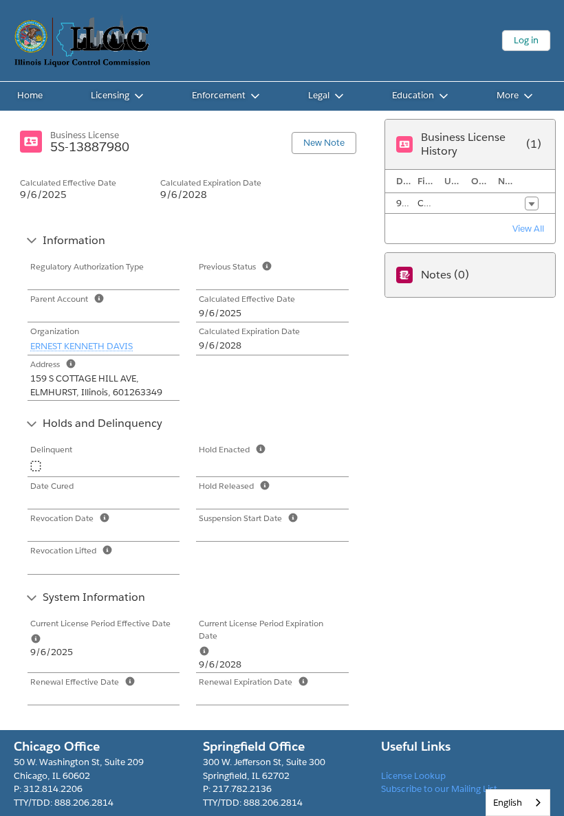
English (507, 802)
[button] (532, 203)
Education (413, 95)
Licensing (110, 95)
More (508, 95)
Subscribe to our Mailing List (439, 789)
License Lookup (413, 776)
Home (30, 95)
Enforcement (219, 95)
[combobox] (518, 802)
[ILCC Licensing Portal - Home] (82, 40)
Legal (318, 95)
